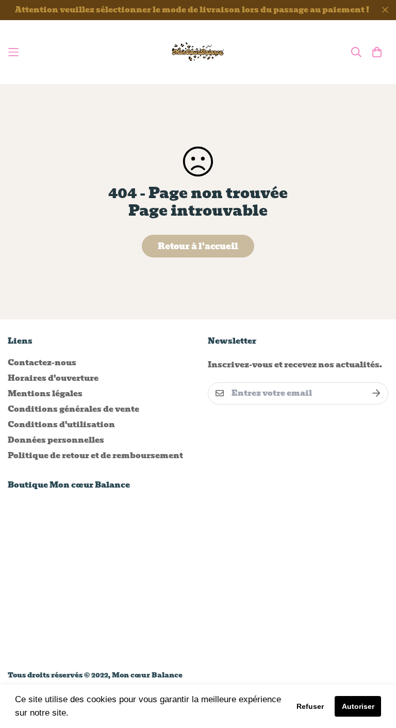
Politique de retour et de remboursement (95, 455)
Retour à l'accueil (198, 246)
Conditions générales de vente (73, 409)
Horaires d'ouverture (53, 378)
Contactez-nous (42, 363)
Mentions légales (45, 393)
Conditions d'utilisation (61, 424)
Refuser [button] (310, 706)
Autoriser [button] (358, 706)
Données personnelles (56, 440)
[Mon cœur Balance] (198, 52)
